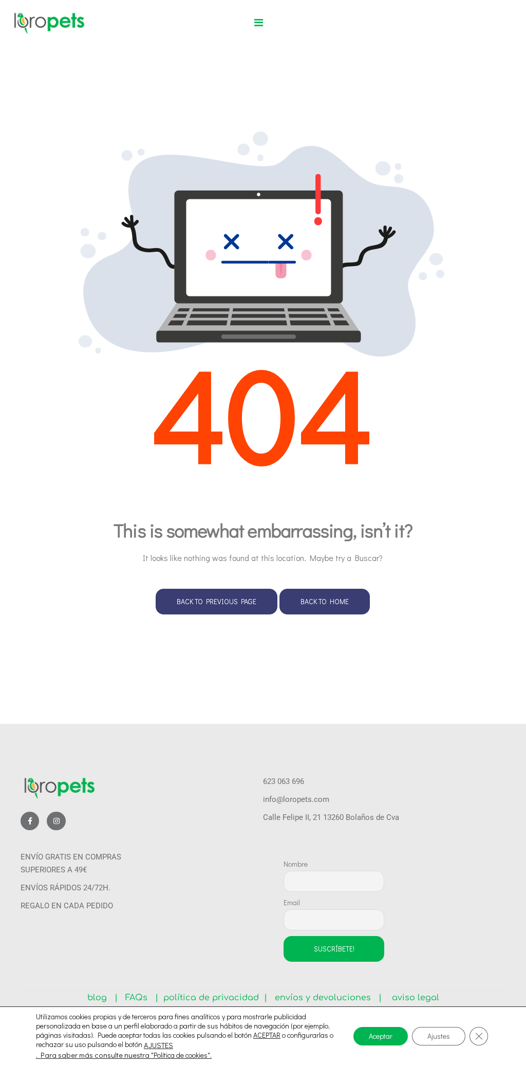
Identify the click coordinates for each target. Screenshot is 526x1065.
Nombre (296, 864)
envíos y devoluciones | (326, 997)
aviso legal (411, 997)
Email (292, 902)
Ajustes (438, 1035)
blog (101, 997)
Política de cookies (181, 1055)
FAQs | (141, 997)
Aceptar (380, 1035)
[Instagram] (56, 821)
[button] (258, 22)
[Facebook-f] (30, 821)
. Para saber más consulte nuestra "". (124, 1055)
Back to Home (324, 601)
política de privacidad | (212, 997)
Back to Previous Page (216, 601)
